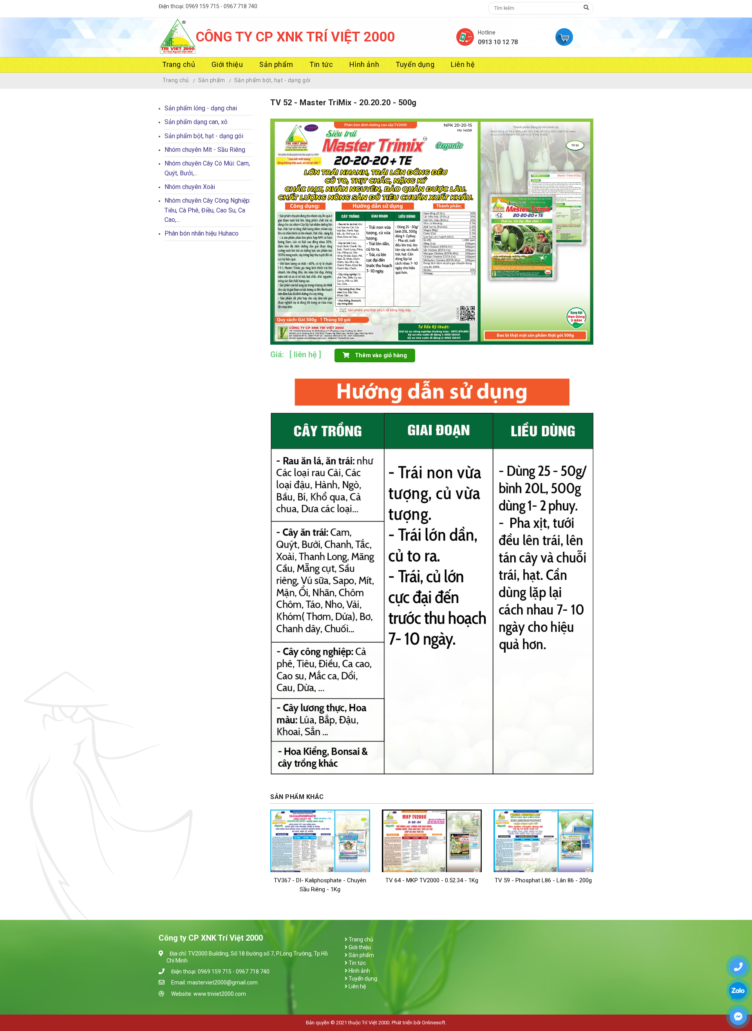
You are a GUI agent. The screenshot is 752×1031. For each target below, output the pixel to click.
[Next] (585, 222)
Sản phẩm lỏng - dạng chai (200, 108)
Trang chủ (178, 64)
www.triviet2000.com (219, 994)
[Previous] (278, 222)
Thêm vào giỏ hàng (380, 355)
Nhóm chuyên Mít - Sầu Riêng (204, 149)
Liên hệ (463, 64)
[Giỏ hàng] (574, 37)
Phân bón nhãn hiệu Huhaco (201, 233)
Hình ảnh (364, 64)
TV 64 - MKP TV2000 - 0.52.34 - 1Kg (431, 880)
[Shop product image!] (431, 231)
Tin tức (321, 64)
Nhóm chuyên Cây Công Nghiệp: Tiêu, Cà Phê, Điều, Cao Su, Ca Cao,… (207, 210)
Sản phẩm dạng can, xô (196, 122)
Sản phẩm (276, 64)
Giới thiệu (227, 64)
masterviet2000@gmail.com (222, 982)
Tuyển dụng (415, 64)
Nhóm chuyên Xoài (189, 187)
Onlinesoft (433, 1023)
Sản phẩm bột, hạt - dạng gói (272, 80)
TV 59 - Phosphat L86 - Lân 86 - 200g (543, 880)
